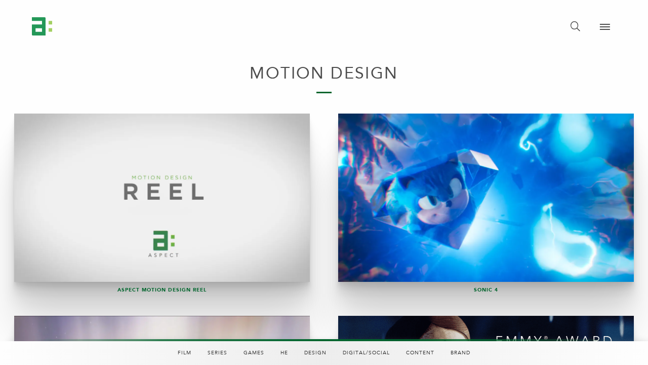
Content (420, 353)
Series (217, 353)
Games (254, 353)
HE (284, 353)
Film (184, 353)
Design (315, 353)
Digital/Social (366, 353)
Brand (460, 353)
